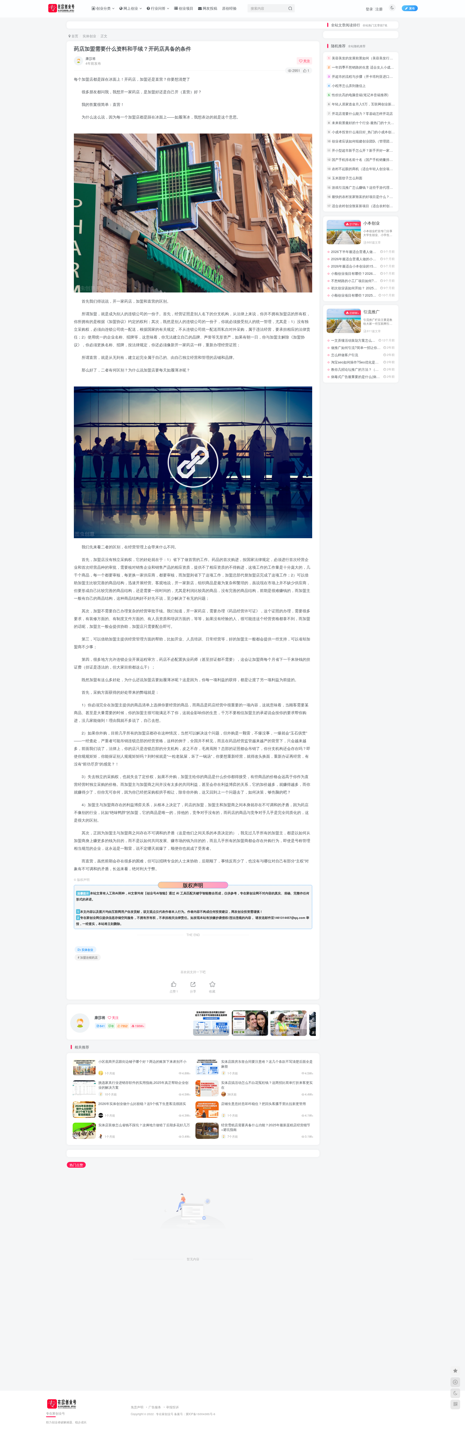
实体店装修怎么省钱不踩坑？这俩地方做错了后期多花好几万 (144, 1124)
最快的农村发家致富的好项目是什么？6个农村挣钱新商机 (375, 366)
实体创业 (89, 35)
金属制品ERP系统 (384, 709)
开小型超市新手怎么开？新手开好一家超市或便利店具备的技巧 (379, 320)
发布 (412, 8)
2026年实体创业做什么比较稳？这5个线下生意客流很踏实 (142, 1103)
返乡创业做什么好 (384, 730)
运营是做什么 (338, 737)
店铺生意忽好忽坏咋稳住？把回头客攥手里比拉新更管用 (263, 1103)
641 (102, 1026)
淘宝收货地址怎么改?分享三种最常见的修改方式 (367, 554)
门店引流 (360, 702)
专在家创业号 (164, 1414)
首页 (74, 35)
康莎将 (90, 58)
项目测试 (360, 681)
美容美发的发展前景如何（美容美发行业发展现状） (371, 228)
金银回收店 (360, 709)
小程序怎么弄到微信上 (349, 255)
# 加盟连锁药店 (88, 957)
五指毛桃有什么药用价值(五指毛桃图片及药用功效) (363, 158)
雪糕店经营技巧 (339, 702)
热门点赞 (76, 1164)
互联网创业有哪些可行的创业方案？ (358, 510)
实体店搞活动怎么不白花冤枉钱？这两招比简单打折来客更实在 (267, 1085)
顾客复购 (383, 674)
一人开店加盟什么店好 (347, 145)
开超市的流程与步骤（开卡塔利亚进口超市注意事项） (372, 246)
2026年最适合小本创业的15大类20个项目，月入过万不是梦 (376, 436)
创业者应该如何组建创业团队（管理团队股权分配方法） (374, 311)
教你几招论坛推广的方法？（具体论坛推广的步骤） (370, 628)
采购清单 (338, 716)
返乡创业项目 (360, 730)
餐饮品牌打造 (338, 668)
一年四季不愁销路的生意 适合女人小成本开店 (366, 237)
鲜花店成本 (338, 661)
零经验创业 (360, 688)
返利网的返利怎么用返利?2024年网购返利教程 (366, 539)
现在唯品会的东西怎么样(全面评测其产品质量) (363, 114)
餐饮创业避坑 (360, 668)
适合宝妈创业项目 (339, 723)
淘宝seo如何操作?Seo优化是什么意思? (361, 620)
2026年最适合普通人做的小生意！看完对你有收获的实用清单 (377, 428)
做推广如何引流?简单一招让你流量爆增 (361, 606)
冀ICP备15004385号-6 (200, 1414)
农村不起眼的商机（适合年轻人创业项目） (364, 338)
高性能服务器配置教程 (361, 661)
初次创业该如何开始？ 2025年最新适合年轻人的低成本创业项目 (379, 458)
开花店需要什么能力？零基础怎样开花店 (362, 283)
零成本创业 (383, 688)
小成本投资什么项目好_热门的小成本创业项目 (367, 302)
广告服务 (154, 1407)
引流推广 (371, 570)
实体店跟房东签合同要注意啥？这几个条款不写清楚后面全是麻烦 (267, 1064)
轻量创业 (360, 737)
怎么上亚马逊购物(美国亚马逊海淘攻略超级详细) (363, 152)
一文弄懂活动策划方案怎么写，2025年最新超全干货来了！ (375, 599)
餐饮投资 (383, 661)
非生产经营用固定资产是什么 (384, 681)
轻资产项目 (383, 737)
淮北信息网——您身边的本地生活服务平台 (363, 532)
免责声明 (137, 1407)
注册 (379, 8)
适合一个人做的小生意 (361, 723)
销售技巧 (338, 709)
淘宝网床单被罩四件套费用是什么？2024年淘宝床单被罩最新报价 (363, 126)
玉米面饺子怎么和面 (347, 348)
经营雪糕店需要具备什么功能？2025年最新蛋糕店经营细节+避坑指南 (265, 1127)
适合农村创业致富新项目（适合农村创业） (364, 375)
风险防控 (360, 674)
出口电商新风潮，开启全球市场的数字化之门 (365, 517)
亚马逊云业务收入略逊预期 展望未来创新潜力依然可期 (372, 524)
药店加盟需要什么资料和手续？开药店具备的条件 (132, 48)
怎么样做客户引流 (344, 613)
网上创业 (371, 482)
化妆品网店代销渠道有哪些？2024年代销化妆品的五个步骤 (363, 120)
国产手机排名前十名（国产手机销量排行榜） (366, 329)
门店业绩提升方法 (384, 702)
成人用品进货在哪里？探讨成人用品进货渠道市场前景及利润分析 (363, 133)
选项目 (360, 716)
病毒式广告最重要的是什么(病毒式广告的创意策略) (369, 635)
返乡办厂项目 (338, 730)
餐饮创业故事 (383, 668)
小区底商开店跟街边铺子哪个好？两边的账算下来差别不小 (142, 1061)
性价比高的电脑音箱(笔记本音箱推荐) (360, 264)
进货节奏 (383, 723)
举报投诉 (172, 1407)
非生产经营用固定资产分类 (339, 688)
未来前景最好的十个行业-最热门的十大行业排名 (368, 292)
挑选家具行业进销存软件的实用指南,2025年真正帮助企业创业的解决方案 (143, 1085)
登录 (369, 8)
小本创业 (371, 393)
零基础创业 (383, 695)
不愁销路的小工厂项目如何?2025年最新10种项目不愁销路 (375, 450)
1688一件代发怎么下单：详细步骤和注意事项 (363, 139)
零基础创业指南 (361, 695)
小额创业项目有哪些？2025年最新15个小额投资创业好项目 (376, 465)
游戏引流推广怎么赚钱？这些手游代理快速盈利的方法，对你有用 (381, 357)
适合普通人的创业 (384, 716)
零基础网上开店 (339, 695)
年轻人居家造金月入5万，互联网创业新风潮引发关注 (372, 274)
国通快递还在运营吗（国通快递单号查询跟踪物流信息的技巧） (363, 164)
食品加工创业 (338, 674)
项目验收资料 (338, 681)
